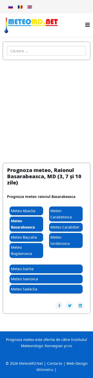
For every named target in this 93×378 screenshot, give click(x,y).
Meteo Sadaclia (24, 289)
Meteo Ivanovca (24, 278)
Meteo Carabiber (65, 227)
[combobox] (46, 51)
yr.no (68, 345)
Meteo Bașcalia (24, 237)
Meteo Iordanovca (60, 240)
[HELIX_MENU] (87, 24)
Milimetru (44, 369)
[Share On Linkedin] (80, 305)
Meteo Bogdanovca (21, 250)
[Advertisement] (46, 108)
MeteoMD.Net (31, 363)
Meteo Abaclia (23, 210)
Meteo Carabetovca (61, 213)
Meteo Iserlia (22, 268)
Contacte (54, 363)
